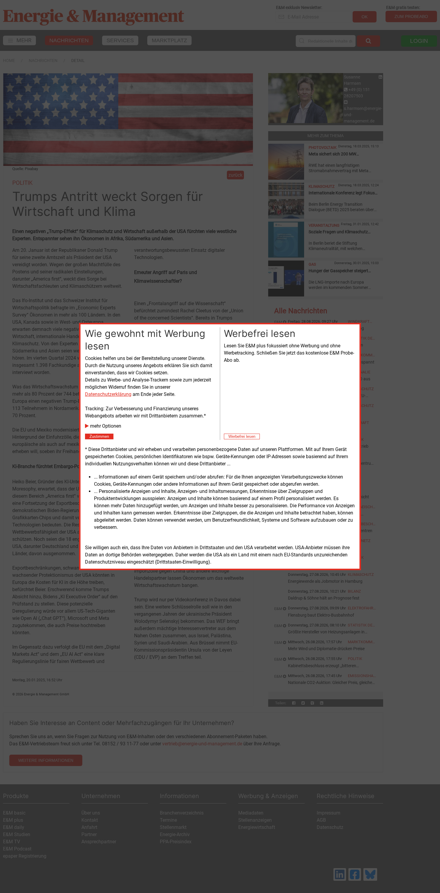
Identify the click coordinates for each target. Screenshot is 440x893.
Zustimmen (99, 436)
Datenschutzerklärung (108, 394)
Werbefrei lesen (242, 436)
